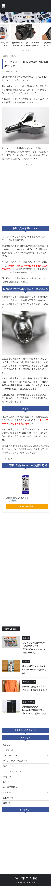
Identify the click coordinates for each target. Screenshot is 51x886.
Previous (2, 34)
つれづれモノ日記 (25, 878)
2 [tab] (23, 50)
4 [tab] (28, 50)
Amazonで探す (26, 506)
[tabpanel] (25, 36)
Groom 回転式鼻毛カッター (18, 498)
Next (48, 34)
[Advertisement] (25, 193)
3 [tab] (26, 50)
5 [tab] (31, 50)
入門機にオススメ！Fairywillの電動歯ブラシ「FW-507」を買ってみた (34, 710)
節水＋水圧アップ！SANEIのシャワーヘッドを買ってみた (34, 669)
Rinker (14, 500)
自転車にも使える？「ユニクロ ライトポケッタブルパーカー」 (34, 689)
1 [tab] (21, 50)
